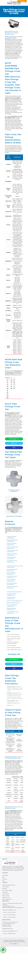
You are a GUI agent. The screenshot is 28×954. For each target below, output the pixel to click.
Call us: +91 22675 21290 (10, 933)
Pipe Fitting (5, 892)
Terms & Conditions (8, 941)
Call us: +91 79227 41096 (9, 912)
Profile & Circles (6, 897)
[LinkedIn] (16, 943)
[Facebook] (12, 943)
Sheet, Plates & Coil (7, 899)
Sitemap (23, 941)
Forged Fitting (5, 894)
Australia (4, 879)
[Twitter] (14, 943)
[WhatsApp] (10, 943)
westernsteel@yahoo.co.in (10, 910)
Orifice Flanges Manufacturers (14, 591)
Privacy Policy (17, 941)
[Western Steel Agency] (14, 3)
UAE (3, 877)
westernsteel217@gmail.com (10, 931)
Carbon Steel (5, 886)
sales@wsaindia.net (8, 928)
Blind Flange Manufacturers (13, 602)
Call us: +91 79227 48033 (10, 914)
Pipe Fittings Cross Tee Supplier (14, 516)
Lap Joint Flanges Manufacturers (15, 600)
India (3, 880)
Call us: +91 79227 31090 (9, 917)
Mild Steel (4, 888)
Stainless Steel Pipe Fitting (8, 885)
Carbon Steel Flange (7, 890)
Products (4, 882)
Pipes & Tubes (5, 895)
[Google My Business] (18, 943)
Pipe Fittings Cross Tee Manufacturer (14, 490)
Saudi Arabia (5, 875)
